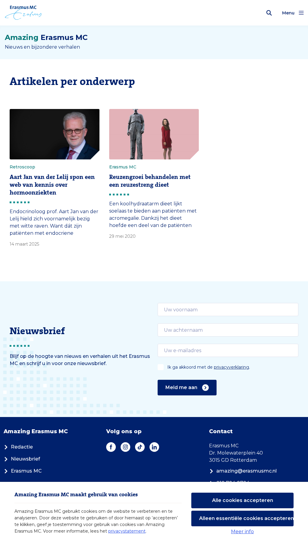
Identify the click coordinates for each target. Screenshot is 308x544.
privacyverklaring (231, 367)
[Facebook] (111, 447)
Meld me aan (181, 387)
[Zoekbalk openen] (269, 13)
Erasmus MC (26, 471)
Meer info (242, 531)
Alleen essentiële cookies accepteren (246, 518)
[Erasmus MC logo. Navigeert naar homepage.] (23, 13)
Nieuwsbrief (25, 459)
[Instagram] (125, 447)
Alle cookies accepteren (242, 500)
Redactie (22, 447)
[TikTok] (140, 447)
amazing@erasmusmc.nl (246, 471)
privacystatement (127, 531)
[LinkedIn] (154, 447)
